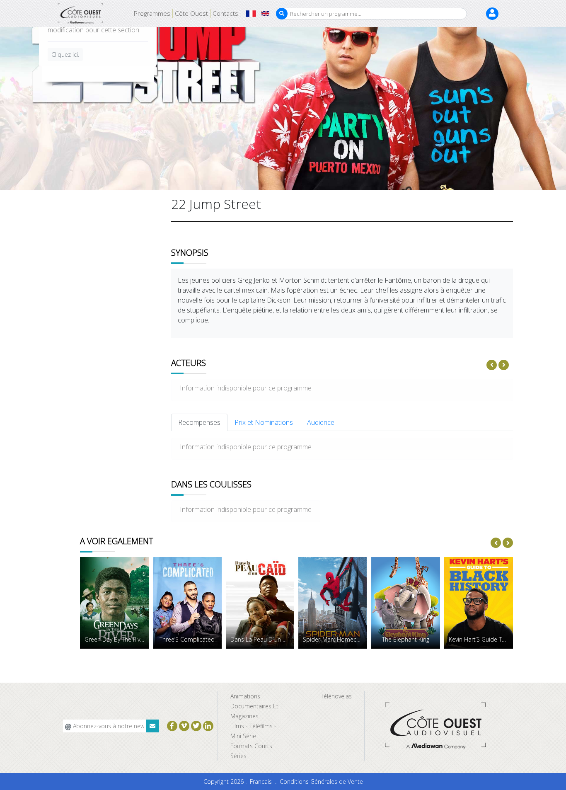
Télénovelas (336, 696)
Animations (245, 696)
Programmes (152, 13)
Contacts (225, 13)
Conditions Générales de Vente (321, 781)
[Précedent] (491, 365)
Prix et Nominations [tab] (264, 422)
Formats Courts (251, 746)
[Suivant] (503, 365)
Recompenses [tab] (199, 422)
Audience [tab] (320, 422)
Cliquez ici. (65, 55)
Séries (238, 756)
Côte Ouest (191, 13)
